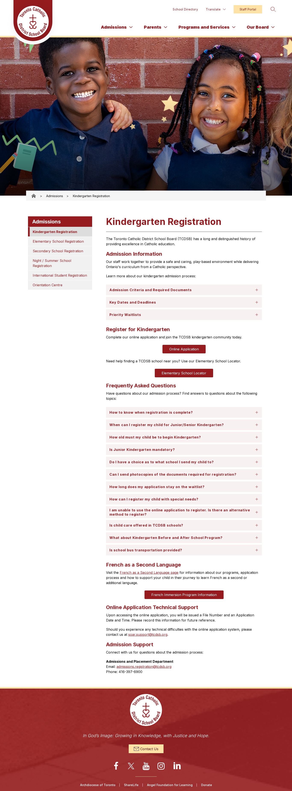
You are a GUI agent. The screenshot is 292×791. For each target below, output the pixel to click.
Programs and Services (204, 27)
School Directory (185, 9)
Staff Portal (248, 9)
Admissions (114, 27)
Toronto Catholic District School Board (34, 196)
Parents (152, 27)
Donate (206, 785)
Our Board (258, 27)
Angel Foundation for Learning (170, 785)
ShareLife (131, 785)
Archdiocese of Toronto (97, 785)
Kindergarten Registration (91, 196)
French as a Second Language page (149, 572)
